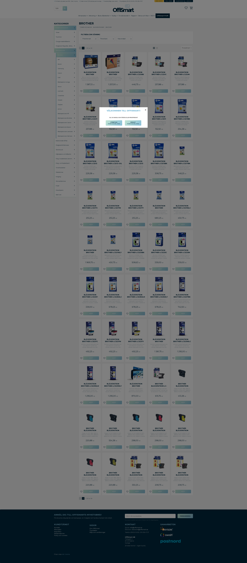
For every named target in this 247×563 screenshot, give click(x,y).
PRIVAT (133, 122)
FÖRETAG (114, 122)
